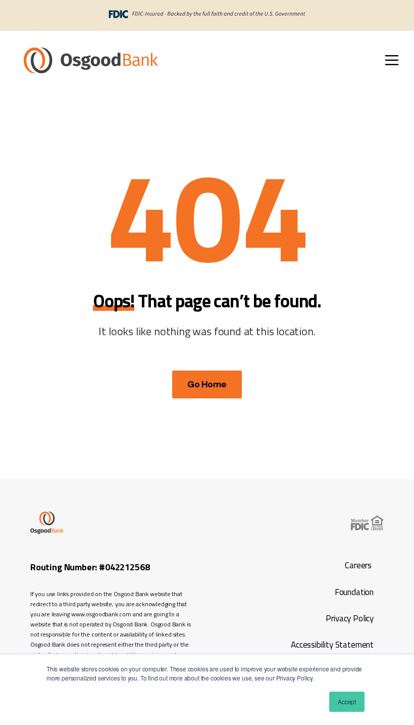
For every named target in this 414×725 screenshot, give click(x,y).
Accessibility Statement (331, 644)
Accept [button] (347, 701)
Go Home (206, 384)
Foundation (354, 592)
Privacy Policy (349, 618)
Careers (358, 565)
